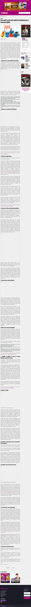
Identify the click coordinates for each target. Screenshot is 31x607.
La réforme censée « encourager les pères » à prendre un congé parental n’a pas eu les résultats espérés (15, 581)
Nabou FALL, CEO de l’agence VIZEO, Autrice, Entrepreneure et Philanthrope (27, 59)
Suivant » (13, 567)
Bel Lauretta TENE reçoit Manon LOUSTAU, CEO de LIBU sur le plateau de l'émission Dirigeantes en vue (5, 581)
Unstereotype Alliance (11, 531)
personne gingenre (8, 172)
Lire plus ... (24, 49)
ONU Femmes (5, 564)
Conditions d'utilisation (10, 605)
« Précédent (8, 567)
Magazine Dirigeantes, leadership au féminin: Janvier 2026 (26, 89)
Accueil (2, 16)
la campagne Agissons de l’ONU (11, 354)
